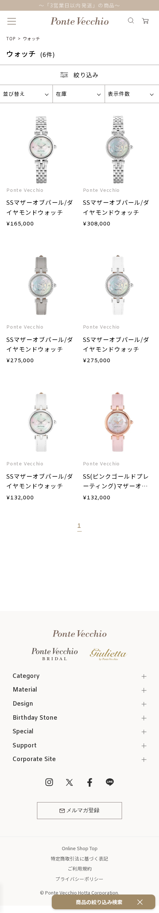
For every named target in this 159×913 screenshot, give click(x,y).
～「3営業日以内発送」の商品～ (79, 5)
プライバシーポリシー (79, 878)
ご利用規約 (80, 868)
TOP (11, 38)
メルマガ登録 (82, 810)
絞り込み (86, 74)
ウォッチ (31, 38)
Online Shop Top (80, 848)
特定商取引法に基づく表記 (79, 858)
